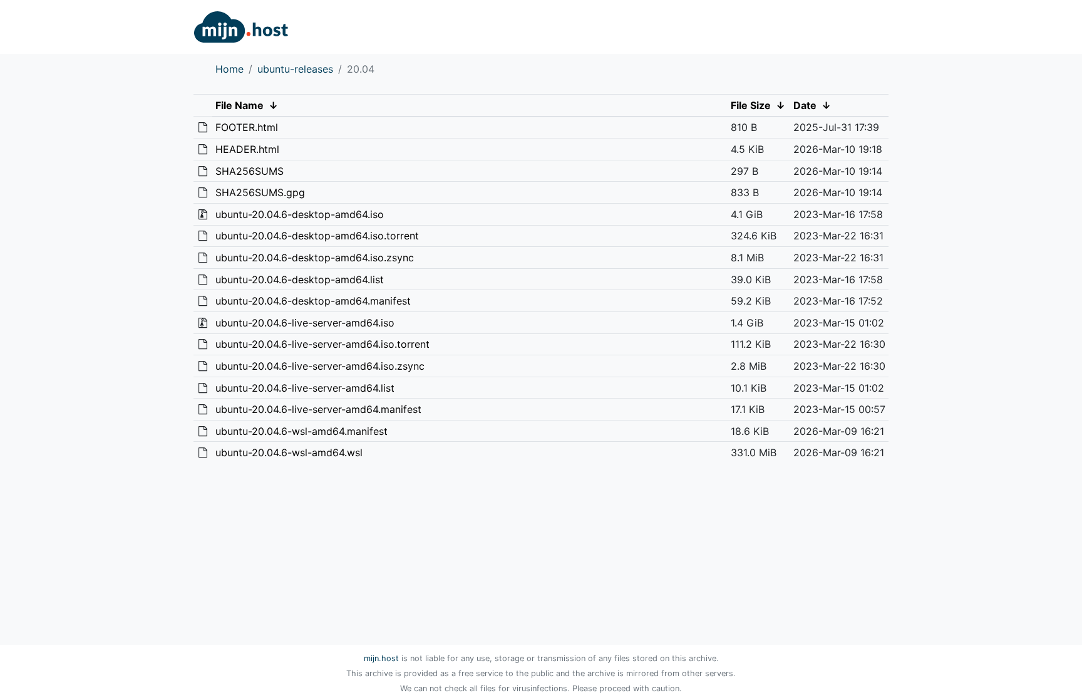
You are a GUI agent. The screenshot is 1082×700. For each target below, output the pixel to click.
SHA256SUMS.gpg (260, 192)
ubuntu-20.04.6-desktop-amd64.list (299, 279)
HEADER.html (247, 149)
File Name (239, 105)
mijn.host (381, 658)
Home (229, 69)
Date (805, 105)
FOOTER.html (246, 127)
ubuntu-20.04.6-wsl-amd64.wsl (289, 452)
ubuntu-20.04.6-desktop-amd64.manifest (313, 301)
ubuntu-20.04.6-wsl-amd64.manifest (301, 431)
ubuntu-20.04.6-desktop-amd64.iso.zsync (314, 257)
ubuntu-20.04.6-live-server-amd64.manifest (318, 409)
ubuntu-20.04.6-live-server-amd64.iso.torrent (322, 344)
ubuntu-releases (295, 69)
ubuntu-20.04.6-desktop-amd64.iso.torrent (317, 235)
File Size (751, 105)
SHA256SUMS (249, 171)
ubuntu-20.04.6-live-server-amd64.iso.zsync (320, 366)
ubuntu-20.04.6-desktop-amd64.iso (299, 214)
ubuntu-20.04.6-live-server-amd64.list (304, 388)
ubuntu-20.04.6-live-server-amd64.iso (304, 322)
